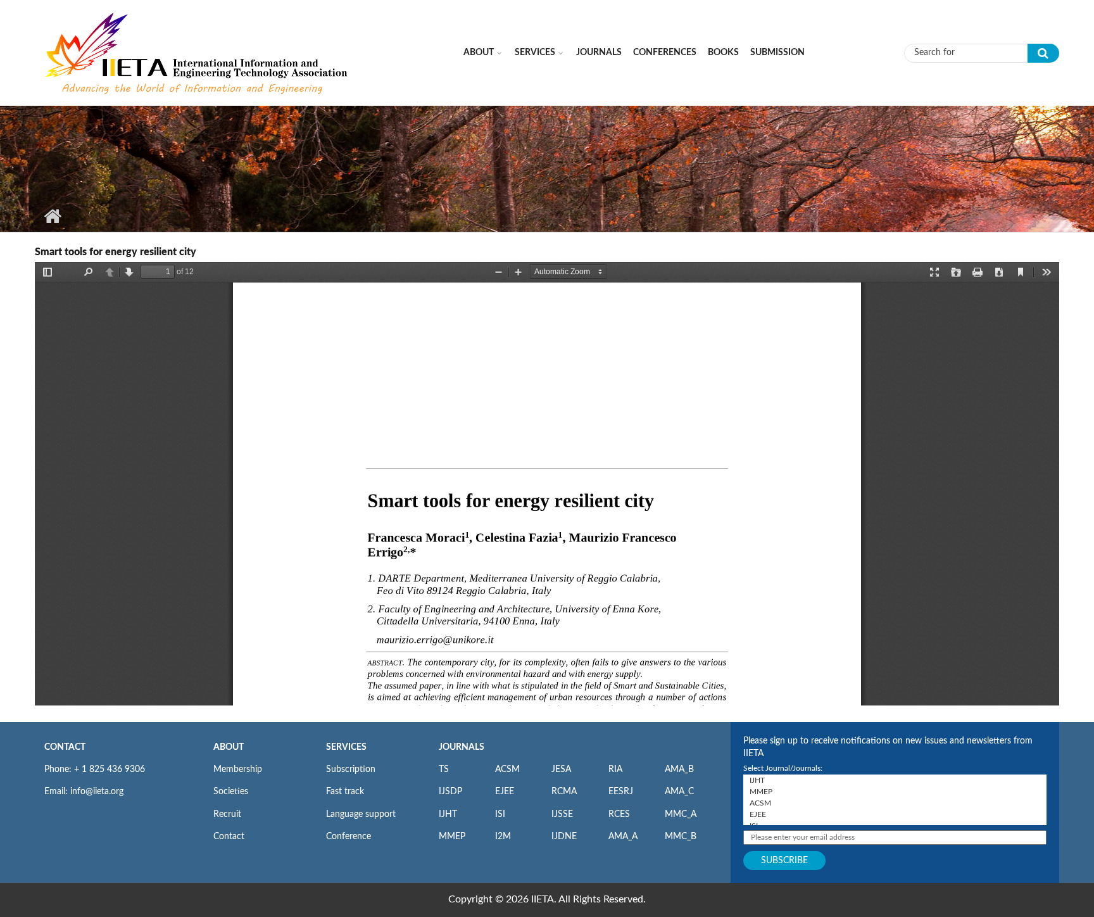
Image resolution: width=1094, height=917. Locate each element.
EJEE (504, 791)
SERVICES (346, 747)
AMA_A (623, 836)
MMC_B (680, 836)
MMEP (452, 836)
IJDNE (564, 836)
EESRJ (620, 791)
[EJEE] (895, 814)
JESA (561, 769)
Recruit (227, 814)
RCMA (564, 791)
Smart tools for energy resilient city (115, 252)
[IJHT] (895, 780)
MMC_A (680, 814)
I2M (503, 836)
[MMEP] (895, 791)
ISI (500, 814)
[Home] (197, 52)
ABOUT (228, 747)
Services (535, 52)
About (478, 52)
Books (723, 52)
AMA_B (679, 769)
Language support (361, 814)
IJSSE (562, 814)
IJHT (448, 814)
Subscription (350, 769)
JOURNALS (461, 747)
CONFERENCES (664, 52)
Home (52, 216)
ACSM (507, 769)
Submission (777, 52)
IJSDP (450, 791)
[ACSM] (895, 803)
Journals (599, 52)
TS (444, 769)
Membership (237, 769)
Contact (228, 836)
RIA (615, 769)
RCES (619, 814)
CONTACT (64, 747)
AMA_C (679, 791)
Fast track (345, 791)
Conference (348, 836)
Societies (230, 791)
